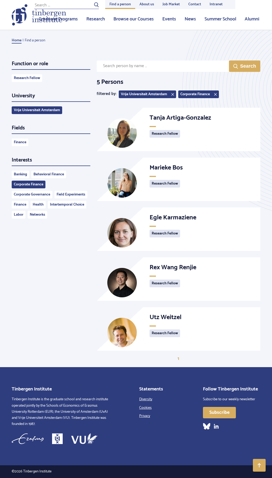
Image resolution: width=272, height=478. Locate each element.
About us (146, 4)
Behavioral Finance (48, 174)
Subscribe (219, 412)
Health (38, 205)
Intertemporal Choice (67, 205)
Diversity (145, 399)
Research (95, 19)
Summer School (220, 19)
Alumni (252, 19)
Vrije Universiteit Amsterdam (37, 110)
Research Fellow (27, 78)
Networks (37, 215)
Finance (20, 142)
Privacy (144, 416)
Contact (194, 4)
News (190, 19)
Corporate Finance (28, 184)
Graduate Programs (58, 19)
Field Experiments (71, 195)
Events (169, 19)
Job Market (171, 4)
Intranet (216, 4)
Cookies (145, 408)
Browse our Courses (133, 19)
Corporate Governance (32, 195)
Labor (18, 215)
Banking (20, 174)
